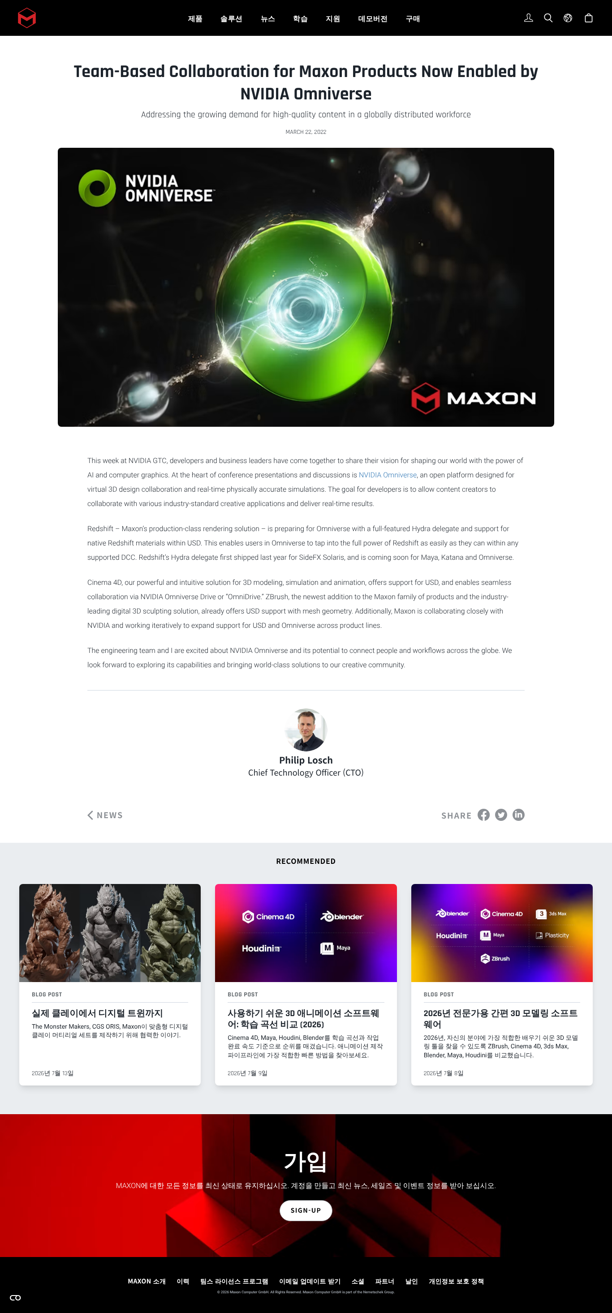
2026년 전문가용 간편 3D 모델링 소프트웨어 (501, 1019)
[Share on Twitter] (501, 814)
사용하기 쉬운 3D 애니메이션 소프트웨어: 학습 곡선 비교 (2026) (303, 1019)
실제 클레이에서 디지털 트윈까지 (97, 1013)
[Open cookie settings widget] (15, 1298)
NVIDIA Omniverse (388, 475)
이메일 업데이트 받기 (310, 1281)
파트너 (385, 1281)
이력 (183, 1281)
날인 (411, 1281)
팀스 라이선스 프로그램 (234, 1281)
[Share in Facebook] (484, 814)
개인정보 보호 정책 (456, 1281)
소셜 (358, 1281)
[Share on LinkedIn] (519, 814)
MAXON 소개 (147, 1281)
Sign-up (306, 1210)
